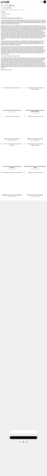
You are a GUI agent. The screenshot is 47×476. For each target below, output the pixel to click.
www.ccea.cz (9, 69)
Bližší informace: (4, 69)
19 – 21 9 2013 (3, 16)
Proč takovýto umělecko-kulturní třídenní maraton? (10, 56)
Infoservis (10, 7)
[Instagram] (23, 442)
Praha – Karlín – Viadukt (5, 14)
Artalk (6, 7)
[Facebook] (20, 442)
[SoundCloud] (26, 442)
